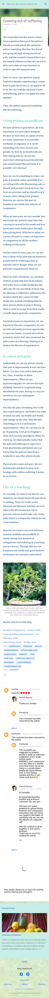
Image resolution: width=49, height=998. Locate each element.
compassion (14, 646)
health (38, 646)
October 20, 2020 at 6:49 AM (31, 734)
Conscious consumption (11, 935)
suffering (9, 662)
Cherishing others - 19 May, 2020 (19, 642)
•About (25, 984)
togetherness (24, 662)
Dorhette (23, 712)
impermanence (11, 650)
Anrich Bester (25, 697)
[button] (4, 29)
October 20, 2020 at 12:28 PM (30, 789)
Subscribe (24, 980)
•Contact (8, 984)
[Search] (45, 4)
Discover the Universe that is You (22, 4)
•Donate (41, 984)
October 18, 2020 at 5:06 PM (30, 700)
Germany (14, 670)
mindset (23, 654)
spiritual (8, 658)
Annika (15, 689)
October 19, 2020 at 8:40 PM (30, 715)
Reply (14, 728)
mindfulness (10, 654)
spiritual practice (25, 658)
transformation (12, 666)
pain (32, 654)
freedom (27, 646)
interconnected (29, 650)
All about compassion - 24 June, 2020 (21, 630)
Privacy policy (30, 989)
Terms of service (20, 989)
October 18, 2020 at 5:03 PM (29, 689)
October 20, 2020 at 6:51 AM (30, 746)
